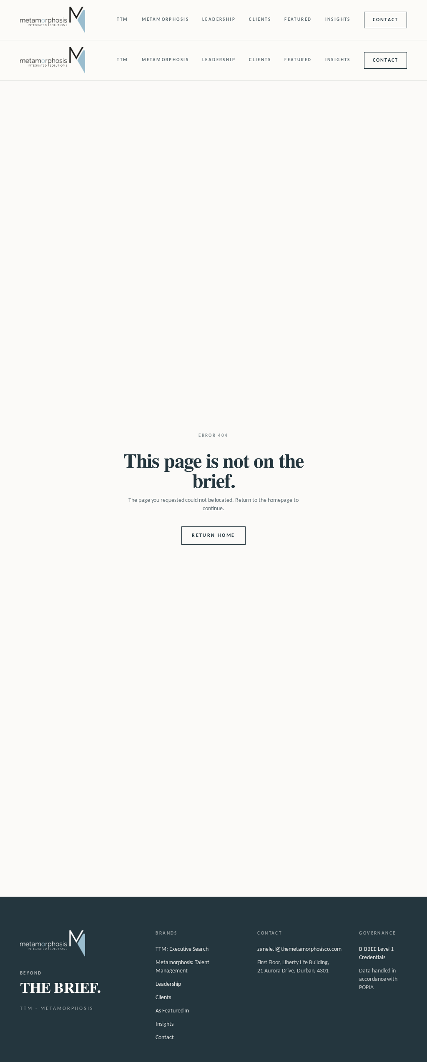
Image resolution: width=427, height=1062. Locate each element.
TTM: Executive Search (182, 949)
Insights (338, 19)
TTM (122, 19)
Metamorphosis (165, 19)
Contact (385, 19)
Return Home (213, 535)
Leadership (219, 19)
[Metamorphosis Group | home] (52, 20)
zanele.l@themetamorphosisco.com (299, 949)
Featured (297, 19)
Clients (260, 19)
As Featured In (172, 1011)
